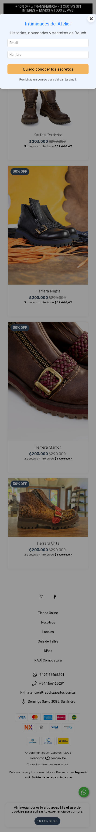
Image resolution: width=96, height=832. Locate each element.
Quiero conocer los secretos (48, 69)
